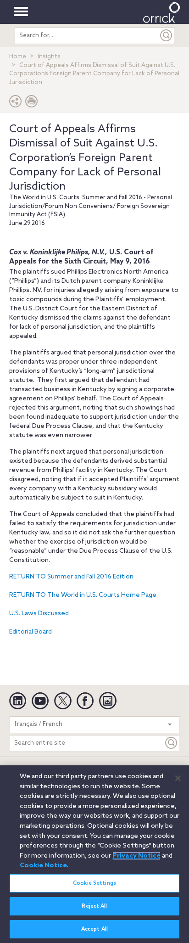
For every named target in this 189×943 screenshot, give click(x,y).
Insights (49, 56)
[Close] (178, 778)
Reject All (94, 906)
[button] (15, 103)
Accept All (94, 929)
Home (17, 56)
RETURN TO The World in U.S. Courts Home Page (82, 595)
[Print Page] (31, 103)
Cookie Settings (94, 883)
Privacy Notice (136, 856)
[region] (94, 854)
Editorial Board (30, 632)
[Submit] (166, 35)
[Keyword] (171, 743)
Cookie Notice (43, 865)
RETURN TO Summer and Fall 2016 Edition (71, 577)
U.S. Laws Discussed (39, 613)
